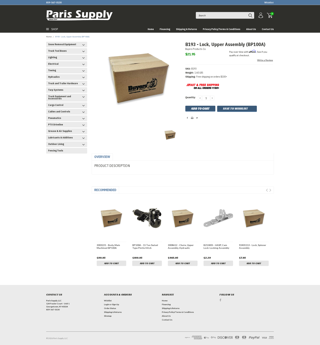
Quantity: (190, 97)
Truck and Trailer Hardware (63, 83)
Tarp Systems (55, 89)
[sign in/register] (260, 15)
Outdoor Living (56, 144)
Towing (52, 70)
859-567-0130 (54, 2)
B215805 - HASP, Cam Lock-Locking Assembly (216, 246)
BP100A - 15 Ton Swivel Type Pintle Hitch (145, 246)
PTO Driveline (55, 124)
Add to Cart (111, 263)
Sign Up (115, 304)
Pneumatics (54, 118)
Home (151, 29)
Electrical (53, 63)
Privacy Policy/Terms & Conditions (221, 29)
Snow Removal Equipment (62, 44)
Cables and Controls (59, 111)
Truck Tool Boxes (57, 50)
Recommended (105, 190)
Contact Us (268, 29)
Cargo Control (55, 105)
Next (270, 190)
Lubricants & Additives (60, 137)
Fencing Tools (55, 150)
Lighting (52, 57)
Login (106, 304)
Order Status (110, 308)
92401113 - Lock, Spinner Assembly (252, 246)
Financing (165, 29)
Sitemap (108, 316)
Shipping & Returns (186, 29)
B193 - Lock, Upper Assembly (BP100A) (72, 37)
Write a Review (265, 60)
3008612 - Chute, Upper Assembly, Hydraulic (181, 246)
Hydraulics (54, 76)
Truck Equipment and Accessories (59, 97)
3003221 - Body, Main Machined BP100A (108, 246)
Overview (102, 156)
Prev (267, 190)
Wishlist (269, 2)
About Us (251, 29)
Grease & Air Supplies (60, 131)
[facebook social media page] (220, 300)
